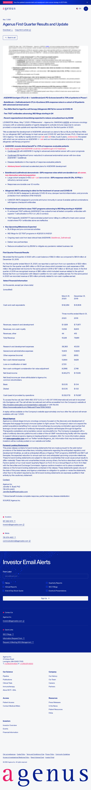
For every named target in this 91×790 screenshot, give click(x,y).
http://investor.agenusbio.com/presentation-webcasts (24, 405)
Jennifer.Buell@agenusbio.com (15, 491)
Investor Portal (49, 757)
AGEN (65, 122)
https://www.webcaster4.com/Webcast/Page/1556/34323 (27, 407)
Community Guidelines (62, 754)
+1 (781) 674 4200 (26, 664)
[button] (78, 8)
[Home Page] (9, 8)
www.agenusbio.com (15, 438)
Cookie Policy (21, 754)
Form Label (7, 572)
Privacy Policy (49, 754)
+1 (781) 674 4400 (10, 664)
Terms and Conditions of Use (35, 754)
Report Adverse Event (37, 757)
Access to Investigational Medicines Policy (16, 757)
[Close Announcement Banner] (87, 2)
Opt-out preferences (9, 754)
